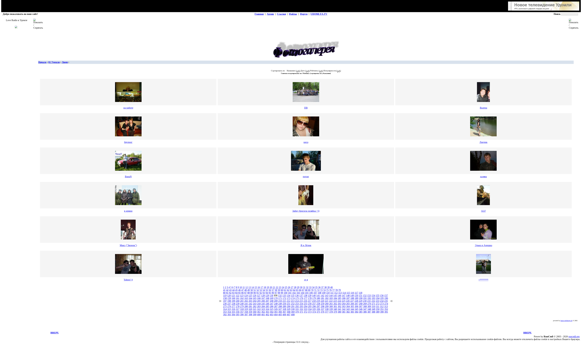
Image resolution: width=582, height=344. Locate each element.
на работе (128, 107)
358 (246, 312)
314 (225, 309)
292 (297, 306)
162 (242, 298)
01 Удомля (54, 62)
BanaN (128, 176)
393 (229, 314)
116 (352, 292)
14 (252, 287)
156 (382, 295)
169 (271, 298)
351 (382, 309)
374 (314, 312)
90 (254, 292)
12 (246, 287)
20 (271, 287)
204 (254, 301)
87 (245, 292)
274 (386, 303)
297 (318, 306)
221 (326, 301)
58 (276, 290)
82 (230, 292)
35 (316, 287)
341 (339, 309)
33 (310, 287)
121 (233, 295)
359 (250, 312)
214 (297, 301)
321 (254, 309)
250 (284, 303)
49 (248, 290)
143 (326, 295)
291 (293, 306)
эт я (306, 279)
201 (242, 301)
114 (344, 292)
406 (284, 314)
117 (356, 292)
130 (271, 295)
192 (369, 298)
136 (297, 295)
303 (344, 306)
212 (288, 301)
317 (237, 309)
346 (361, 309)
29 (298, 287)
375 (318, 312)
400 (259, 314)
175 (297, 298)
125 (250, 295)
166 (259, 298)
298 (322, 306)
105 (307, 292)
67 (303, 290)
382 (348, 312)
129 (267, 295)
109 (324, 292)
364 (271, 312)
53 (260, 290)
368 (288, 312)
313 (386, 306)
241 (246, 303)
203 (250, 301)
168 (267, 298)
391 (386, 312)
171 (280, 298)
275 (225, 306)
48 (245, 290)
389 (378, 312)
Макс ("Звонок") (128, 245)
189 (356, 298)
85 (239, 292)
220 (322, 301)
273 (382, 303)
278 (237, 306)
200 (237, 301)
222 (331, 301)
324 (267, 309)
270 (369, 303)
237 (229, 303)
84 (236, 292)
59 (279, 290)
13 (249, 287)
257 (314, 303)
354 (229, 312)
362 (263, 312)
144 (331, 295)
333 (305, 309)
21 (274, 287)
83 (233, 292)
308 (365, 306)
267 (356, 303)
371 (301, 312)
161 (237, 298)
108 (319, 292)
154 (373, 295)
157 (386, 295)
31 (304, 287)
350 (378, 309)
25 (286, 287)
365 (276, 312)
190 (361, 298)
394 (233, 314)
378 (331, 312)
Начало (42, 62)
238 (233, 303)
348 (369, 309)
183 (331, 298)
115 (348, 292)
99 (282, 292)
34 (313, 287)
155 (377, 295)
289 (284, 306)
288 (280, 306)
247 (271, 303)
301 (335, 306)
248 (276, 303)
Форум (304, 14)
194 (378, 298)
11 (243, 287)
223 (335, 301)
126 (254, 295)
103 (298, 292)
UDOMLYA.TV (319, 14)
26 (289, 287)
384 (356, 312)
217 (309, 301)
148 (348, 295)
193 (373, 298)
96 (273, 292)
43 (230, 290)
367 (284, 312)
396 (242, 314)
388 (373, 312)
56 (270, 290)
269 (365, 303)
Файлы (293, 14)
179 (314, 298)
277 (233, 306)
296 (314, 306)
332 (301, 309)
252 (293, 303)
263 (339, 303)
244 (259, 303)
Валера (483, 107)
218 (314, 301)
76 (330, 290)
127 (259, 295)
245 (263, 303)
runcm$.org (574, 336)
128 (263, 295)
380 (339, 312)
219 (318, 301)
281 (250, 306)
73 (321, 290)
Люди (65, 62)
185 (339, 298)
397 (246, 314)
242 (250, 303)
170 (276, 298)
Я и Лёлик (306, 245)
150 (356, 295)
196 (386, 298)
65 (297, 290)
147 (343, 295)
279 (242, 306)
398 (250, 314)
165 (254, 298)
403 (271, 314)
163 (246, 298)
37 (322, 287)
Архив (270, 14)
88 (248, 292)
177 (305, 298)
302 (339, 306)
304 (348, 306)
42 (227, 290)
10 (240, 287)
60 (282, 290)
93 (264, 292)
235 (386, 301)
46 (239, 290)
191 (365, 298)
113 (340, 292)
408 (293, 314)
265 (348, 303)
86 (242, 292)
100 (285, 292)
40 (331, 287)
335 (314, 309)
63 (291, 290)
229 (360, 301)
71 (315, 290)
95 (270, 292)
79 (339, 290)
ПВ (306, 107)
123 (242, 295)
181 (322, 298)
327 (280, 309)
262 (335, 303)
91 (257, 292)
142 (322, 295)
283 (259, 306)
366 (280, 312)
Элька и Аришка (483, 245)
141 (318, 295)
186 (344, 298)
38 (325, 287)
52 (257, 290)
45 (236, 290)
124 (246, 295)
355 (233, 312)
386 (365, 312)
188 (352, 298)
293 (301, 306)
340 (335, 309)
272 (378, 303)
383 (352, 312)
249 (280, 303)
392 (225, 314)
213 (292, 301)
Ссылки (281, 14)
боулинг (128, 142)
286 (271, 306)
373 (310, 312)
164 (250, 298)
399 (254, 314)
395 (237, 314)
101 (290, 292)
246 (267, 303)
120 (229, 295)
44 (233, 290)
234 (382, 301)
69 (309, 290)
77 (333, 290)
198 (229, 301)
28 (295, 287)
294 (305, 306)
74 (324, 290)
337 (322, 309)
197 (225, 301)
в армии (128, 211)
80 (224, 292)
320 (250, 309)
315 (229, 309)
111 (332, 292)
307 (361, 306)
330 (293, 309)
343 (348, 309)
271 (373, 303)
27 (292, 287)
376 (322, 312)
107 (315, 292)
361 (259, 312)
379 (335, 312)
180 (318, 298)
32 (307, 287)
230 (365, 301)
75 (327, 290)
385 (361, 312)
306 (356, 306)
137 (301, 295)
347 (365, 309)
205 (259, 301)
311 (377, 306)
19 (268, 287)
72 (318, 290)
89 (251, 292)
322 (259, 309)
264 (344, 303)
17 (262, 287)
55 (267, 290)
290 (288, 306)
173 (288, 298)
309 (369, 306)
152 (365, 295)
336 (318, 309)
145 (335, 295)
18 (265, 287)
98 (279, 292)
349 (373, 309)
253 (297, 303)
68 (306, 290)
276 (229, 306)
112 (336, 292)
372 (305, 312)
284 (263, 306)
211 (284, 301)
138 (305, 295)
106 (311, 292)
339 (331, 309)
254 (301, 303)
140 (314, 295)
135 (292, 295)
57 (273, 290)
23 (280, 287)
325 (271, 309)
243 (254, 303)
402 (267, 314)
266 (352, 303)
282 (254, 306)
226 (348, 301)
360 (254, 312)
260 (327, 303)
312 (382, 306)
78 (336, 290)
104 (302, 292)
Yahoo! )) (128, 279)
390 (382, 312)
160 (233, 298)
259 (322, 303)
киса (306, 142)
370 (297, 312)
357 (242, 312)
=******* (483, 279)
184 (335, 298)
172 (284, 298)
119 (225, 295)
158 (225, 298)
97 (276, 292)
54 (264, 290)
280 (246, 306)
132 (280, 295)
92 (260, 292)
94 (267, 292)
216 (305, 301)
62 (288, 290)
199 (233, 301)
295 (310, 306)
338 (327, 309)
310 (373, 306)
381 (344, 312)
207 (267, 301)
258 (318, 303)
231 (369, 301)
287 (276, 306)
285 (267, 306)
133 (284, 295)
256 (310, 303)
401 (263, 314)
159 (229, 298)
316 (233, 309)
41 (224, 290)
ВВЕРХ (54, 332)
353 (225, 312)
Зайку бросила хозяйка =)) (305, 211)
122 (237, 295)
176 (301, 298)
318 (242, 309)
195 (382, 298)
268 (361, 303)
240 (242, 303)
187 (348, 298)
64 (294, 290)
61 (285, 290)
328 (284, 309)
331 (297, 309)
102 (294, 292)
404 (276, 314)
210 (280, 301)
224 (339, 301)
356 (237, 312)
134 (288, 295)
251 (288, 303)
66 (300, 290)
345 (356, 309)
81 (227, 292)
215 (301, 301)
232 (373, 301)
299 (327, 306)
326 (276, 309)
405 (280, 314)
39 (328, 287)
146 (339, 295)
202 (246, 301)
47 (242, 290)
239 (237, 303)
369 (293, 312)
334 (310, 309)
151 (360, 295)
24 (283, 287)
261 (331, 303)
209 (276, 301)
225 (343, 301)
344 (352, 309)
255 (305, 303)
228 (356, 301)
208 (271, 301)
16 (259, 287)
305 (352, 306)
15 (255, 287)
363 (267, 312)
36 (319, 287)
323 (263, 309)
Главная (259, 14)
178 (310, 298)
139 (309, 295)
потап (306, 176)
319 (246, 309)
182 (327, 298)
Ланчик (483, 142)
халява (483, 176)
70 (312, 290)
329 (288, 309)
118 (360, 292)
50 (251, 290)
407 (288, 314)
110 (328, 292)
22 (277, 287)
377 (327, 312)
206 (263, 301)
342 (344, 309)
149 (352, 295)
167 (263, 298)
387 (369, 312)
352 (386, 309)
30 (301, 287)
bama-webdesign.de (566, 320)
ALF (483, 211)
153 (369, 295)
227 (352, 301)
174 (293, 298)
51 (254, 290)
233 (377, 301)
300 (331, 306)
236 (225, 303)
